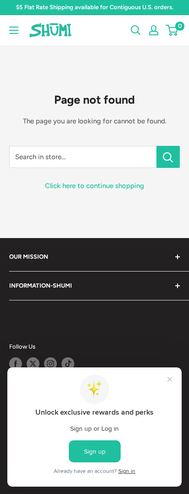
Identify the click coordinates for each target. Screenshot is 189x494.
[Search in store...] (168, 157)
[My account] (153, 30)
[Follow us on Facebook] (15, 363)
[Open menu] (13, 30)
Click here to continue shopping (94, 186)
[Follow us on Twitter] (33, 363)
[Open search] (136, 30)
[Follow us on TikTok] (67, 363)
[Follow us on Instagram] (50, 363)
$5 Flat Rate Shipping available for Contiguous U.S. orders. (94, 7)
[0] (172, 30)
